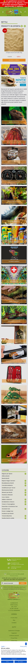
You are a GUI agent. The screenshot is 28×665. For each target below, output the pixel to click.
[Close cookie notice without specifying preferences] (26, 644)
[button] (3, 646)
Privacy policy (23, 646)
